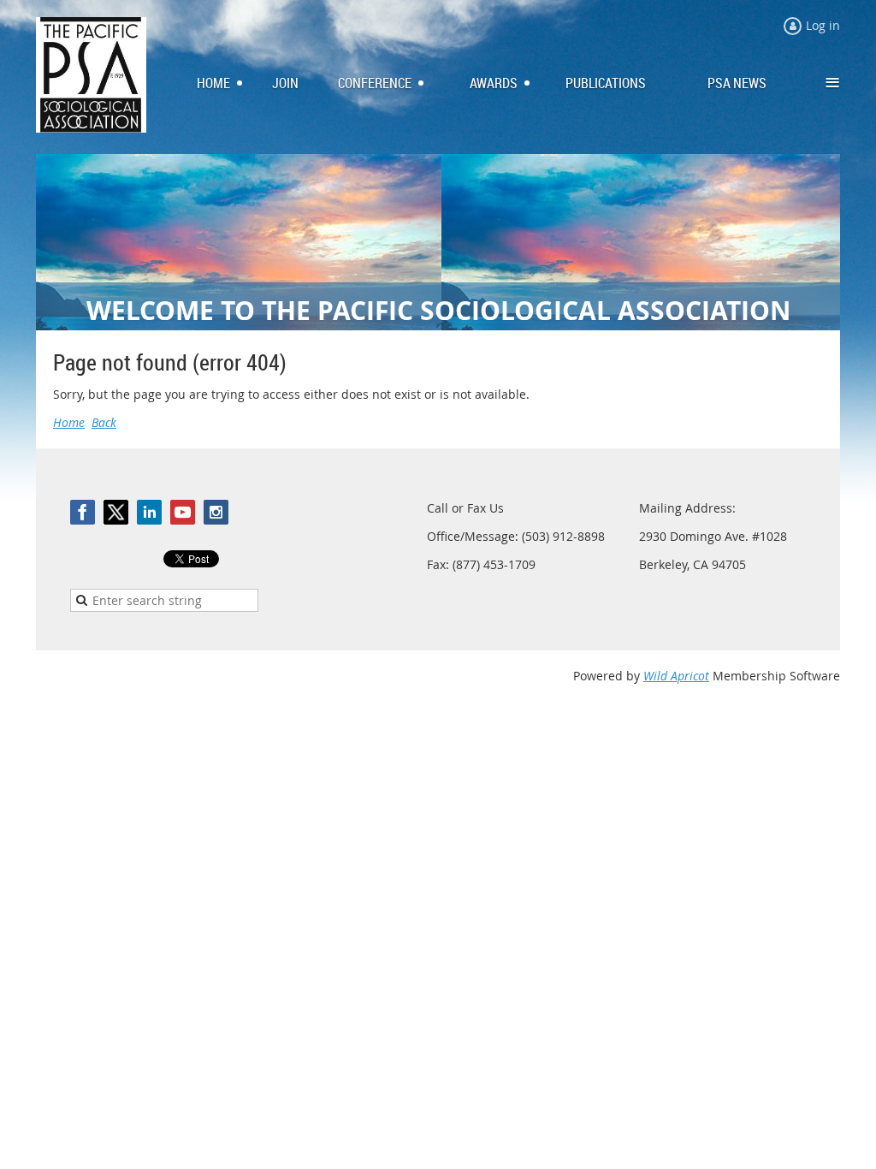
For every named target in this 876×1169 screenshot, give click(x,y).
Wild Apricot (676, 676)
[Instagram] (216, 512)
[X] (116, 512)
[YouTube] (182, 512)
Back (104, 422)
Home (69, 422)
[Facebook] (82, 512)
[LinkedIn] (149, 512)
